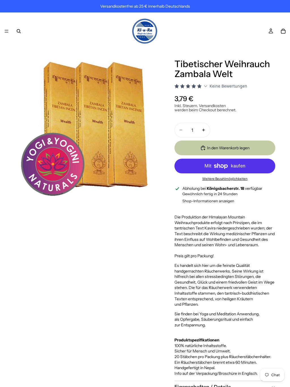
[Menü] (6, 31)
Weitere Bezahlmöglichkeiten (225, 179)
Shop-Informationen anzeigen (208, 201)
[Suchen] (18, 31)
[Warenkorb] (283, 31)
